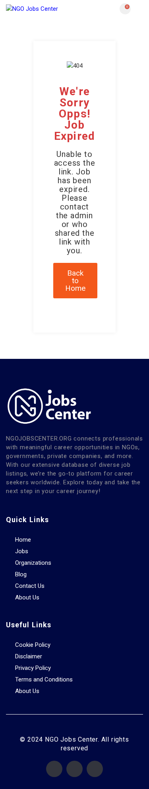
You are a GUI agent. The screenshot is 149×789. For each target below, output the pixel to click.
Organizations (33, 562)
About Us (27, 597)
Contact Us (30, 585)
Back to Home (75, 280)
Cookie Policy (32, 644)
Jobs (21, 551)
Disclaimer (28, 656)
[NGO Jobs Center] (40, 8)
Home (23, 539)
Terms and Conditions (44, 679)
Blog (21, 574)
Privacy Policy (33, 668)
